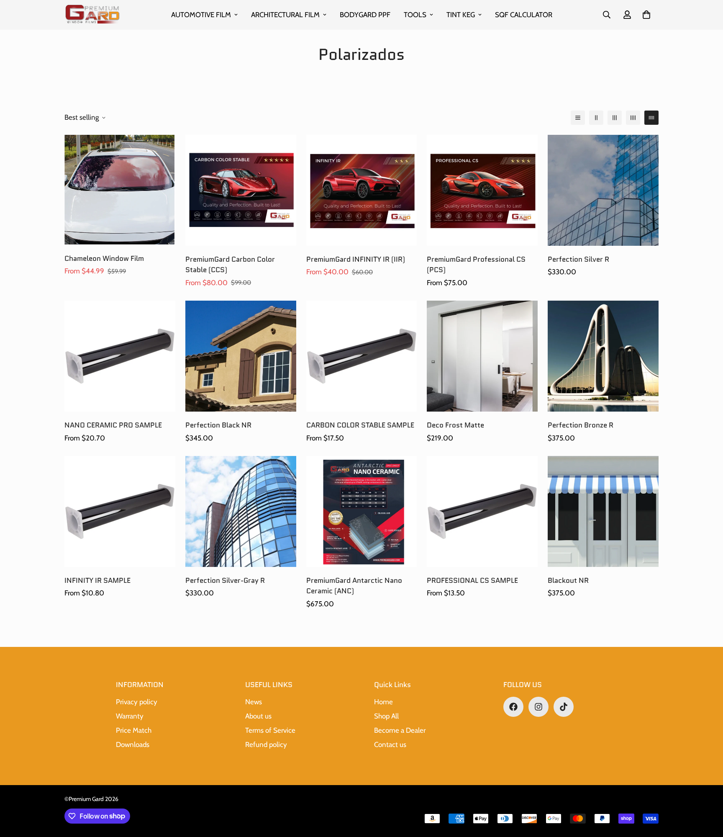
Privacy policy (136, 702)
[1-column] (578, 118)
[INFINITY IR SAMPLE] (119, 511)
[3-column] (615, 118)
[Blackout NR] (603, 511)
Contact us (390, 744)
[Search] (607, 14)
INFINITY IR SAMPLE (97, 580)
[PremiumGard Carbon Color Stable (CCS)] (240, 190)
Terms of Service (270, 730)
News (253, 702)
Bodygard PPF (365, 14)
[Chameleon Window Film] (119, 190)
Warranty (130, 716)
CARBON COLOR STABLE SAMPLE (360, 425)
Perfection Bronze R (580, 425)
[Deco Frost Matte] (482, 356)
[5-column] (651, 118)
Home (383, 702)
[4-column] (633, 118)
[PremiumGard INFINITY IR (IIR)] (361, 190)
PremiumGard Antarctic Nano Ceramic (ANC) (354, 585)
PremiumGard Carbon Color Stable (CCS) (230, 264)
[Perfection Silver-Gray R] (240, 511)
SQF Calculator (523, 14)
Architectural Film (285, 14)
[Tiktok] (564, 707)
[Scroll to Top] (706, 791)
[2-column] (596, 118)
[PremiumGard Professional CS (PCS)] (482, 190)
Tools (415, 14)
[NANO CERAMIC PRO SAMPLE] (119, 356)
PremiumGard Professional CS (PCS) (476, 264)
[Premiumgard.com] (92, 15)
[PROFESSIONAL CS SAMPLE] (482, 511)
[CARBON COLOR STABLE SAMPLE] (361, 356)
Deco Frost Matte (455, 425)
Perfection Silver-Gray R (225, 580)
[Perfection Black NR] (240, 356)
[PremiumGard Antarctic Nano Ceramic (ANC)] (361, 511)
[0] (646, 14)
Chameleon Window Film (104, 258)
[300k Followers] (513, 707)
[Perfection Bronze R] (603, 356)
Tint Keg (460, 14)
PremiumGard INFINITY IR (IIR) (355, 259)
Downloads (132, 744)
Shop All (386, 716)
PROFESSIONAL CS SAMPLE (472, 580)
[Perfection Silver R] (603, 190)
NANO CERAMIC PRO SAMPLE (113, 425)
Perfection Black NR (218, 425)
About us (258, 716)
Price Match (133, 730)
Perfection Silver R (578, 259)
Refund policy (266, 744)
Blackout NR (568, 580)
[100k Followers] (538, 707)
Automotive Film (201, 14)
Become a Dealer (400, 730)
